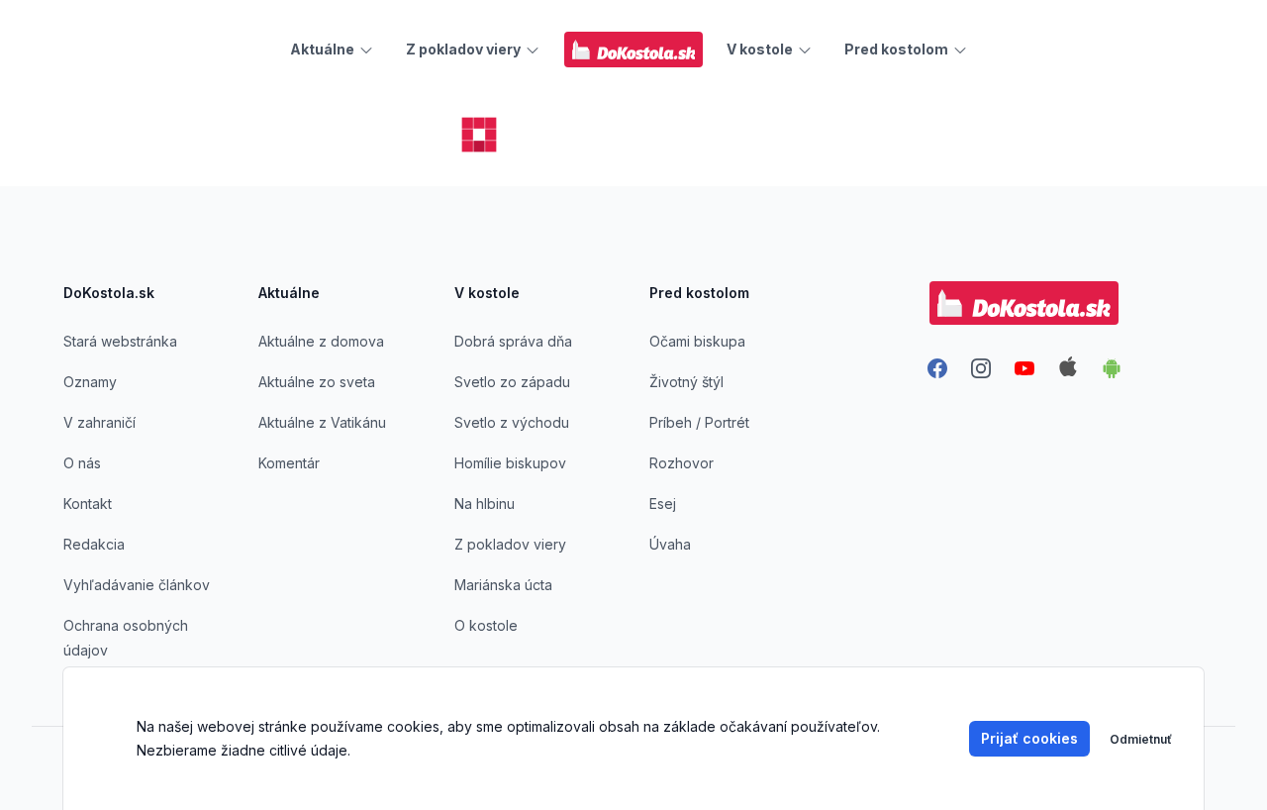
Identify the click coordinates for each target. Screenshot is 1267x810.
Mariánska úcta (503, 584)
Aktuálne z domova (321, 341)
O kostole (486, 625)
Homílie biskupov (510, 463)
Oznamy (90, 381)
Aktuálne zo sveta (316, 381)
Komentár (289, 463)
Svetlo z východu (511, 422)
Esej (662, 503)
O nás (82, 463)
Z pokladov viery (510, 544)
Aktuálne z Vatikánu (322, 422)
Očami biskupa (697, 341)
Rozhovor (681, 463)
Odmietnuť (1141, 739)
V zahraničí (99, 422)
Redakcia (94, 544)
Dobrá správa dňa (513, 341)
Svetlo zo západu (512, 381)
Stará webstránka (120, 341)
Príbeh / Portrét (699, 422)
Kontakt (87, 503)
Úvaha (670, 544)
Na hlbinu (484, 503)
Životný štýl (686, 381)
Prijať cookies (1029, 738)
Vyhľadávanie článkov (136, 584)
